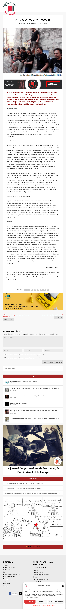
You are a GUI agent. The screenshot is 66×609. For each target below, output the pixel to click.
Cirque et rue (7, 570)
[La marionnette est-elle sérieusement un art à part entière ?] (7, 397)
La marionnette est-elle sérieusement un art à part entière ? (27, 396)
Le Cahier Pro (37, 582)
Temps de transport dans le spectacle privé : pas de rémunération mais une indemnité (34, 388)
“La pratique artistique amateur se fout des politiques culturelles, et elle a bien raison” (34, 418)
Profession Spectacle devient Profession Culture (23, 381)
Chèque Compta (38, 572)
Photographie (7, 579)
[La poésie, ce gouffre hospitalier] (7, 404)
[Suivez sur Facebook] (10, 593)
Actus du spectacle (9, 567)
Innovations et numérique (11, 574)
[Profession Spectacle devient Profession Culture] (7, 382)
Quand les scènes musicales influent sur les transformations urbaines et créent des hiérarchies (33, 411)
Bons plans (33, 478)
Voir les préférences (56, 602)
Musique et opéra (9, 576)
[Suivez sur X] (20, 593)
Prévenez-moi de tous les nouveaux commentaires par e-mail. (24, 355)
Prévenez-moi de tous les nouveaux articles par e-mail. (22, 358)
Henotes (35, 570)
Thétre (6, 581)
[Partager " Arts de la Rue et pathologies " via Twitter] (28, 289)
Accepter (30, 602)
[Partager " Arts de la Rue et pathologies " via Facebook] (25, 289)
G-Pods (35, 577)
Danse (5, 572)
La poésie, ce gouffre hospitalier (19, 403)
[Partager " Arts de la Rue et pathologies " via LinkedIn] (38, 289)
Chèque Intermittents (39, 568)
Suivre (14, 593)
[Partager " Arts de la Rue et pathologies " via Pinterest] (35, 289)
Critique (6, 586)
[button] (63, 585)
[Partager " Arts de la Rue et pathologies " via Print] (48, 289)
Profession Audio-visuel (40, 579)
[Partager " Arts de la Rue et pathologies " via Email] (44, 289)
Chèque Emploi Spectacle (41, 575)
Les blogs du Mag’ (34, 547)
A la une (6, 565)
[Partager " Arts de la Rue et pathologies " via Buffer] (41, 289)
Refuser (41, 602)
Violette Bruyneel (31, 23)
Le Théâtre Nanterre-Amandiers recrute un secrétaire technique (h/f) (24, 483)
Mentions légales (50, 605)
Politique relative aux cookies (39, 605)
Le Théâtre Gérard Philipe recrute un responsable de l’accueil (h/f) (23, 488)
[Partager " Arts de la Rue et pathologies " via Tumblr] (31, 289)
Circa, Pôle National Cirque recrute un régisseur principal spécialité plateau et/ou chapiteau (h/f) (32, 493)
